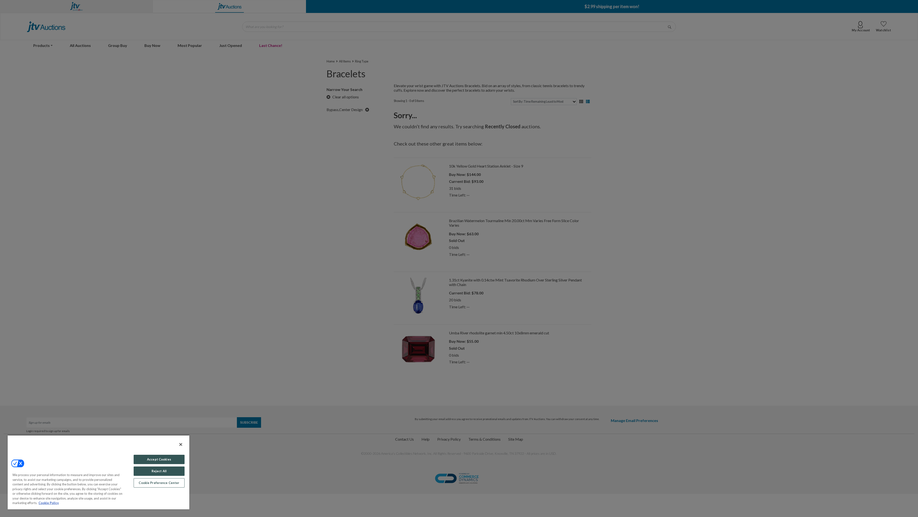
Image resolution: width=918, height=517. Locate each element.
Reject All (159, 471)
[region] (98, 472)
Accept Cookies (159, 459)
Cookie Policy (48, 503)
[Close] (180, 444)
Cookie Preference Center (159, 483)
